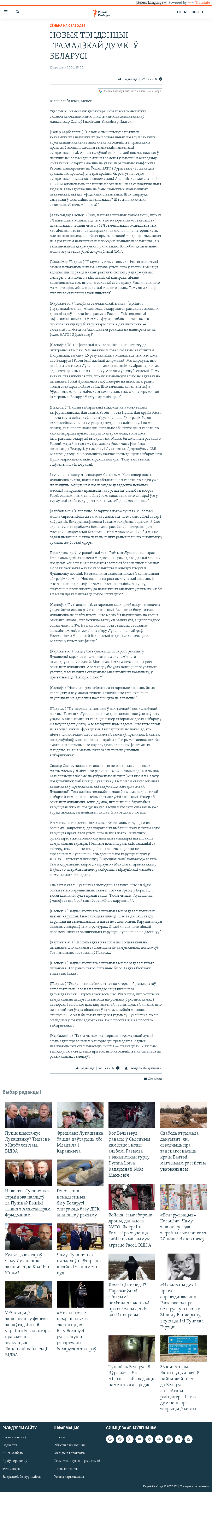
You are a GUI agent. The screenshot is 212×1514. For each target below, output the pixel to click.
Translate (202, 3)
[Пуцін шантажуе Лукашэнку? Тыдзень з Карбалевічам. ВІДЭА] (28, 1115)
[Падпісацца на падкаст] (149, 1439)
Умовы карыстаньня (69, 1476)
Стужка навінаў (14, 1437)
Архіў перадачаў (14, 1461)
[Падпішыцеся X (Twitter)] (130, 1439)
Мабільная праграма (69, 1453)
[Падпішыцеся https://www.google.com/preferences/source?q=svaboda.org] (110, 1439)
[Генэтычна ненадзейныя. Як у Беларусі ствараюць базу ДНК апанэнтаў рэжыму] (80, 1173)
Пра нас (60, 1437)
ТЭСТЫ (182, 12)
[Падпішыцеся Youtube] (139, 1439)
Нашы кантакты (66, 1468)
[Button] (127, 79)
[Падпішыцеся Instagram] (169, 1439)
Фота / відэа (11, 1468)
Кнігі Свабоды (12, 1453)
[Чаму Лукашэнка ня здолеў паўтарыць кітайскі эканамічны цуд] (80, 1236)
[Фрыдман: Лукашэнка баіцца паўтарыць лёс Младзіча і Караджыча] (80, 1115)
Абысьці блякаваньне (70, 1445)
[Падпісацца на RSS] (188, 1439)
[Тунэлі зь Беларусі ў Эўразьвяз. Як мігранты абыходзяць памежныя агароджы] (131, 1348)
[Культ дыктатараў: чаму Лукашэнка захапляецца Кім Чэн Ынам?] (28, 1236)
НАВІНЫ (197, 12)
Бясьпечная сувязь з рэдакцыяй (77, 1461)
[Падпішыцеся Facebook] (120, 1439)
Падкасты (9, 1445)
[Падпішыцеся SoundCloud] (159, 1439)
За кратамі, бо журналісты (21, 1476)
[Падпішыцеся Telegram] (179, 1439)
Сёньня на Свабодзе (67, 26)
